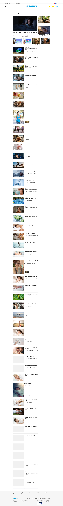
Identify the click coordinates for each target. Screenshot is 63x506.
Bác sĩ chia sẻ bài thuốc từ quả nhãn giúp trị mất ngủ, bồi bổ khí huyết (32, 87)
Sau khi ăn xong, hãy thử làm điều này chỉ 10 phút (31, 127)
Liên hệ (21, 3)
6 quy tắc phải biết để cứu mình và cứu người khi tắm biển (32, 315)
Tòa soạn (35, 498)
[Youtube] (54, 3)
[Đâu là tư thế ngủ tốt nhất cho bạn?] (18, 332)
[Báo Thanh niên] (15, 498)
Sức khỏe (26, 56)
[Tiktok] (56, 3)
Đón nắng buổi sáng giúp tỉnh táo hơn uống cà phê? (17, 44)
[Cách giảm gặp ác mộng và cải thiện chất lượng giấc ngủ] (18, 411)
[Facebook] (55, 3)
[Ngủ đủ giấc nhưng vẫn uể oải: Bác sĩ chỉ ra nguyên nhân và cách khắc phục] (18, 77)
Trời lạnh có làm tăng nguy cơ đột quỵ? (30, 233)
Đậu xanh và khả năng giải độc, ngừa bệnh (30, 182)
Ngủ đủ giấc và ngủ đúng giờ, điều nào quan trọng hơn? (31, 225)
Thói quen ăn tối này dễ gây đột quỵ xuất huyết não (32, 350)
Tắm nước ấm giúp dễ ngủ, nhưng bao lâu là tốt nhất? (36, 44)
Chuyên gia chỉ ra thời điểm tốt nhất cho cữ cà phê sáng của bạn (31, 139)
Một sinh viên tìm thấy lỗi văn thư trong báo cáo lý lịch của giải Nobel (31, 483)
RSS (32, 498)
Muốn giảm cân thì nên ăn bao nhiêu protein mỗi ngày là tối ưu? (32, 278)
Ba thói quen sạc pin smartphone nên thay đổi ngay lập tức (32, 51)
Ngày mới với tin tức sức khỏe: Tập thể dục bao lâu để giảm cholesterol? (31, 156)
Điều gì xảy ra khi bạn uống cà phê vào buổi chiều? (30, 136)
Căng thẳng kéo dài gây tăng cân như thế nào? (31, 173)
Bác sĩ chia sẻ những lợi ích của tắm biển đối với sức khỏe (31, 312)
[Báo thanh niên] (31, 6)
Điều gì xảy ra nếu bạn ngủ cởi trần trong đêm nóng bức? (31, 418)
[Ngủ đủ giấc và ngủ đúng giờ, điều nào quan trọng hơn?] (18, 227)
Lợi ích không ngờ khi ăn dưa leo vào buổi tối (31, 216)
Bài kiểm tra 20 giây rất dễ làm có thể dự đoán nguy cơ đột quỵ (32, 474)
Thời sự (14, 493)
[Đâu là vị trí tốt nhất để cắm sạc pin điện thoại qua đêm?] (18, 50)
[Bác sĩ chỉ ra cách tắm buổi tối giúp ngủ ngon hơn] (18, 288)
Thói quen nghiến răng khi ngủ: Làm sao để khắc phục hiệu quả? (45, 44)
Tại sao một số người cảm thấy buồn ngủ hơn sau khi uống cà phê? (32, 78)
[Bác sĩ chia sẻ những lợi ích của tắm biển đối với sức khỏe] (18, 314)
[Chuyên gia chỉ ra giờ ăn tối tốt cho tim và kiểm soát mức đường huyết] (18, 350)
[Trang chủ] (13, 9)
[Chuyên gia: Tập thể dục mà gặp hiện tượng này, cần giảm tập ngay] (18, 306)
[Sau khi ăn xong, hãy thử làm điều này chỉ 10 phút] (18, 129)
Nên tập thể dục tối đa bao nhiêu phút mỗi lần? (31, 244)
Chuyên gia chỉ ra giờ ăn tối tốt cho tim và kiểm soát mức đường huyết (31, 348)
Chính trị (14, 492)
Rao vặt (45, 493)
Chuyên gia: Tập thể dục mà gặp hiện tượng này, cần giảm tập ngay (31, 303)
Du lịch (29, 492)
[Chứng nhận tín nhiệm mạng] (39, 503)
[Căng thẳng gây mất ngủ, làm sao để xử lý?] (18, 173)
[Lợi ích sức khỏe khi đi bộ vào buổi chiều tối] (18, 455)
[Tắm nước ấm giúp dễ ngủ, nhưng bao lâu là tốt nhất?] (36, 41)
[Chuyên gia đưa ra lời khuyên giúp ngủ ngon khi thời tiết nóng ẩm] (18, 438)
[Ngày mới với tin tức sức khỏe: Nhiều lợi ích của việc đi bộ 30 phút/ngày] (18, 464)
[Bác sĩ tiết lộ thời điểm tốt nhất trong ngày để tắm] (18, 209)
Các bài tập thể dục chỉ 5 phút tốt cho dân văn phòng (32, 323)
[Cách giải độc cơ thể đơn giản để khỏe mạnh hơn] (18, 182)
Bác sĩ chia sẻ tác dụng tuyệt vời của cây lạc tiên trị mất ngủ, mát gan (31, 295)
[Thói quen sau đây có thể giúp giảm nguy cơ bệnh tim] (18, 402)
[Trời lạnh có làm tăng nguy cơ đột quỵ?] (18, 236)
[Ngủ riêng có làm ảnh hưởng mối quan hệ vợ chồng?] (18, 429)
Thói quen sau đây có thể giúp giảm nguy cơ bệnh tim (31, 400)
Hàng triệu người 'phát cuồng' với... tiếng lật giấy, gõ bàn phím (31, 260)
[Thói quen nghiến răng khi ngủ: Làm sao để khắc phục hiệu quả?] (45, 41)
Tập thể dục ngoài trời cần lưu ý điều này (30, 367)
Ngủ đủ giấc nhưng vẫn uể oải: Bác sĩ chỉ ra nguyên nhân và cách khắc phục (30, 76)
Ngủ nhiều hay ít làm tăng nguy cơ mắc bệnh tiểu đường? (31, 375)
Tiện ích (19, 3)
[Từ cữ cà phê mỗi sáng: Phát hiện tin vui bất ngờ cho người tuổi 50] (44, 19)
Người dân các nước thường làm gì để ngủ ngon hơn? (30, 384)
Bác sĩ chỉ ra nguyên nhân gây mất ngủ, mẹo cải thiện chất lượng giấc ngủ (31, 84)
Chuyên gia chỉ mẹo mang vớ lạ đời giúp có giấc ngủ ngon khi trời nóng (32, 420)
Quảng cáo (30, 498)
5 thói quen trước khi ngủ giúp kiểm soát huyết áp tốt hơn (44, 35)
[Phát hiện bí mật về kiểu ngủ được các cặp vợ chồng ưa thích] (18, 254)
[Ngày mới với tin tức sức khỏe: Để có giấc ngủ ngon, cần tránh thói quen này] (27, 395)
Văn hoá (30, 493)
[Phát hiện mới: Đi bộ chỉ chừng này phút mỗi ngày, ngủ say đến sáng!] (18, 68)
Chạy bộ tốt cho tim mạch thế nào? (30, 164)
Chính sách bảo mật (38, 498)
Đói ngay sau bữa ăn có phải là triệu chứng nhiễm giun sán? (31, 359)
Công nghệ (38, 492)
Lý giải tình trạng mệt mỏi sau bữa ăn (30, 356)
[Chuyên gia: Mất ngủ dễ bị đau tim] (18, 147)
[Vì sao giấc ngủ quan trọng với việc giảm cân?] (18, 279)
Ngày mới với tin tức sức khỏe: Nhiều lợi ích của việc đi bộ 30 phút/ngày (32, 455)
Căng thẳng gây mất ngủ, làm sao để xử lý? (30, 171)
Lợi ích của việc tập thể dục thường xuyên (30, 242)
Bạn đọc (46, 492)
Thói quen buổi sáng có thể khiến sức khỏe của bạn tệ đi (31, 444)
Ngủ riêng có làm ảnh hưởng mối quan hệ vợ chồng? (31, 427)
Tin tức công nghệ (27, 47)
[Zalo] (57, 3)
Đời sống (22, 492)
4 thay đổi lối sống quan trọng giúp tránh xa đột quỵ (32, 235)
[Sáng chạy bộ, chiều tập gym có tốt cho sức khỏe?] (18, 165)
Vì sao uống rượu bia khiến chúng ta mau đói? (31, 411)
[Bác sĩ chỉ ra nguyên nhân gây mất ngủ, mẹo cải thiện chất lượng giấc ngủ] (18, 86)
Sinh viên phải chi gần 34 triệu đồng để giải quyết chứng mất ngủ (30, 480)
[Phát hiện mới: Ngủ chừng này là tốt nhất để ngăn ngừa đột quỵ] (18, 473)
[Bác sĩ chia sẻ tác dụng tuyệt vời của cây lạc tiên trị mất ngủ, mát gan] (18, 297)
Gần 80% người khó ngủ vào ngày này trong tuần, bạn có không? (32, 438)
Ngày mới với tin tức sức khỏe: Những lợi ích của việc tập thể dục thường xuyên (32, 306)
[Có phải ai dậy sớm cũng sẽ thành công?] (27, 41)
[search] (11, 6)
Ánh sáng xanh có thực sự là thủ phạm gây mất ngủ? (25, 33)
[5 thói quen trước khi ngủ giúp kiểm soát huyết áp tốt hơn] (44, 30)
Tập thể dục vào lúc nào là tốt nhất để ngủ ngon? (31, 365)
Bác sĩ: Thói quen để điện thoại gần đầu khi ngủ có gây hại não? (31, 58)
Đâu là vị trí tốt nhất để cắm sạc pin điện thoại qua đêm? (31, 49)
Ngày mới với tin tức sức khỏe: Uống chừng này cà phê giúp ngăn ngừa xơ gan (31, 191)
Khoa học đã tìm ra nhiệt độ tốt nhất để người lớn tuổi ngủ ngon (31, 339)
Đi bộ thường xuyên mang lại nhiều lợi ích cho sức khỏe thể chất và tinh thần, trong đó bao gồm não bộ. (30, 112)
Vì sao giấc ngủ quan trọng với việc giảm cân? (31, 276)
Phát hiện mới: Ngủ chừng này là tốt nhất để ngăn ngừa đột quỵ (31, 471)
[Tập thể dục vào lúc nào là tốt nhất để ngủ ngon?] (18, 368)
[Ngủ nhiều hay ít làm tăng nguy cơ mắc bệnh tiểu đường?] (18, 377)
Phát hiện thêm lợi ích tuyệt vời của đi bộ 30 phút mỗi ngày (33, 121)
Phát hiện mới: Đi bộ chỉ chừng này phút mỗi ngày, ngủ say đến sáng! (31, 67)
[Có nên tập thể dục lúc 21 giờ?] (18, 156)
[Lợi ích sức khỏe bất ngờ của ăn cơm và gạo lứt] (18, 104)
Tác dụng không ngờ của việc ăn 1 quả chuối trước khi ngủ (31, 93)
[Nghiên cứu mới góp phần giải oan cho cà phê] (18, 191)
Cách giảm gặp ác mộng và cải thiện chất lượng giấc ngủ (31, 409)
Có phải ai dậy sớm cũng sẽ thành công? (27, 44)
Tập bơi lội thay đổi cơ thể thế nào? (30, 200)
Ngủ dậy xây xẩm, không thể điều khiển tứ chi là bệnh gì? (32, 147)
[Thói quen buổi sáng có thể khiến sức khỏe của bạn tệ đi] (18, 446)
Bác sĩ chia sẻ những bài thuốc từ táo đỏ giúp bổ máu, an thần (31, 297)
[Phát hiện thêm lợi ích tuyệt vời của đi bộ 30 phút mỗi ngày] (27, 122)
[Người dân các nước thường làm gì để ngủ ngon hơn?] (18, 390)
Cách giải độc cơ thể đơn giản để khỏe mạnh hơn (31, 180)
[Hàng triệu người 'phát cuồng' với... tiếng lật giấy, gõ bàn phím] (18, 267)
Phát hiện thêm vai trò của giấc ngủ (30, 60)
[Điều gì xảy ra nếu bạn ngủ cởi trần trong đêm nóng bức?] (18, 420)
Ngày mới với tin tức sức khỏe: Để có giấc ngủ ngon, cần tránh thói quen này (33, 395)
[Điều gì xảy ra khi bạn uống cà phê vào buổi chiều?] (18, 138)
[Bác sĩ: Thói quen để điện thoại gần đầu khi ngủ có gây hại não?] (18, 59)
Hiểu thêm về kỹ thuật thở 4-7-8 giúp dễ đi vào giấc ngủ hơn (32, 377)
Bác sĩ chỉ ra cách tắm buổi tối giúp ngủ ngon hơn (31, 285)
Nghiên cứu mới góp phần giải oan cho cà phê (31, 189)
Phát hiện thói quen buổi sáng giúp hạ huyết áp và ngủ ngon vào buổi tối (31, 254)
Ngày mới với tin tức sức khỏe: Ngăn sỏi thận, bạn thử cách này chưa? (32, 465)
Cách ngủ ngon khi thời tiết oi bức (29, 341)
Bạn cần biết (16, 3)
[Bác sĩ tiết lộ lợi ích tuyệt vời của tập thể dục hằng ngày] (18, 323)
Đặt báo (27, 498)
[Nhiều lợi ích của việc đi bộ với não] (18, 117)
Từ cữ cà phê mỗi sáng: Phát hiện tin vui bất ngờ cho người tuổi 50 (44, 24)
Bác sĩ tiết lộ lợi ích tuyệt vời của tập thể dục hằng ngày (31, 321)
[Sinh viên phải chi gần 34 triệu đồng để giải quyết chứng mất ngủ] (18, 482)
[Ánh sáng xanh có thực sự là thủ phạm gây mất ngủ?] (25, 23)
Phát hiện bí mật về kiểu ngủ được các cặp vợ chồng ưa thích (31, 252)
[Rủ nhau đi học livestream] (27, 272)
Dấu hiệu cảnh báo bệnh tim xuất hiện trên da (31, 402)
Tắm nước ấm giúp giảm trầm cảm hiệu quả (31, 287)
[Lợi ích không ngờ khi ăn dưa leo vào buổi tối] (18, 218)
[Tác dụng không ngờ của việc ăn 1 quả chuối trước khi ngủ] (18, 95)
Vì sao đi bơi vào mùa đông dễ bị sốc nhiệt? (30, 198)
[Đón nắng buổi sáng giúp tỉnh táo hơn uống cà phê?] (17, 41)
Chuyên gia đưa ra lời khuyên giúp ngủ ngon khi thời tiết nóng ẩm (31, 435)
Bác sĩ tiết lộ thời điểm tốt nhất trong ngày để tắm (31, 208)
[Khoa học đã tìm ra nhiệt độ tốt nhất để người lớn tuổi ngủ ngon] (18, 341)
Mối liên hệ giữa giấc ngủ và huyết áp (30, 331)
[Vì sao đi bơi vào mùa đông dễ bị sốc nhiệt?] (18, 200)
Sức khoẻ (22, 493)
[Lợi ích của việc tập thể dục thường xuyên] (18, 245)
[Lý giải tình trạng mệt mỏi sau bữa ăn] (18, 359)
